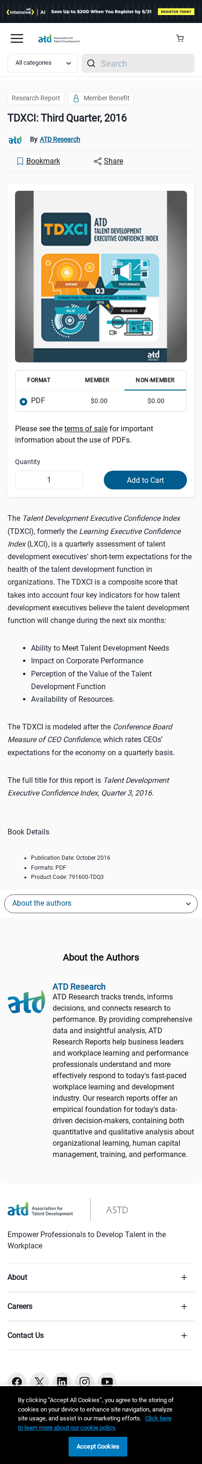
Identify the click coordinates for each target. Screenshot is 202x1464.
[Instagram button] (84, 1382)
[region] (101, 1425)
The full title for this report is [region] (88, 786)
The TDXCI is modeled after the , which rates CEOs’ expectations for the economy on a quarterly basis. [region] (91, 739)
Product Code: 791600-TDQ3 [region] (67, 877)
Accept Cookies (98, 1446)
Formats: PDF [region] (48, 867)
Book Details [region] (28, 831)
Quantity (27, 461)
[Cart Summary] (183, 38)
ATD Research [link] (60, 139)
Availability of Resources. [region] (73, 699)
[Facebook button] (17, 1382)
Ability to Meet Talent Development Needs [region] (100, 648)
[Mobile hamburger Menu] (17, 38)
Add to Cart (145, 480)
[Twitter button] (39, 1382)
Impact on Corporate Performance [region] (87, 660)
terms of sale (86, 428)
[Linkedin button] (62, 1382)
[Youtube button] (107, 1382)
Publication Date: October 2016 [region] (70, 858)
